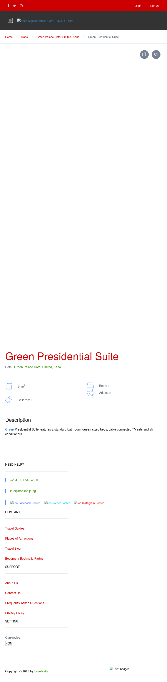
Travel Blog (13, 548)
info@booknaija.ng (23, 491)
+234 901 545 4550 (24, 480)
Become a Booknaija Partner (25, 558)
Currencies (12, 637)
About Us (11, 583)
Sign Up (154, 5)
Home (9, 37)
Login (138, 5)
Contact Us (12, 593)
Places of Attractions (19, 538)
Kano (24, 37)
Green (9, 429)
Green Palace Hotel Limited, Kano (58, 37)
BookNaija (41, 671)
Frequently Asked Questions (24, 603)
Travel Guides (14, 528)
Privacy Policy (14, 613)
